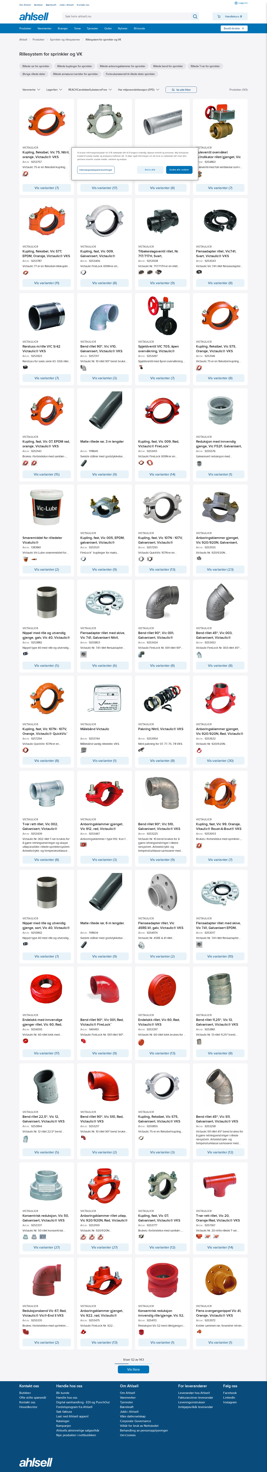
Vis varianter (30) (220, 761)
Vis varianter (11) (46, 283)
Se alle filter (183, 89)
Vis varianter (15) (47, 474)
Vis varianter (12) (220, 1152)
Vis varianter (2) (46, 569)
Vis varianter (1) (220, 474)
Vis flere (133, 1369)
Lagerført (52, 89)
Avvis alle (150, 169)
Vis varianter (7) (47, 188)
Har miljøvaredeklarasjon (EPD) (136, 89)
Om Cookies (128, 1435)
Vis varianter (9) (162, 283)
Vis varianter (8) (162, 188)
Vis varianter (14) (162, 474)
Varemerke (29, 89)
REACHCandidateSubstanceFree (87, 89)
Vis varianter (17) (104, 188)
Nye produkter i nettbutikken (76, 1435)
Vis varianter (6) (104, 666)
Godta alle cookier (179, 169)
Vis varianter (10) (220, 956)
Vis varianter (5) (46, 666)
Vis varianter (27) (47, 1247)
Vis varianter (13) (162, 569)
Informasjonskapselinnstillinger (95, 170)
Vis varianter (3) (104, 378)
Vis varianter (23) (220, 569)
